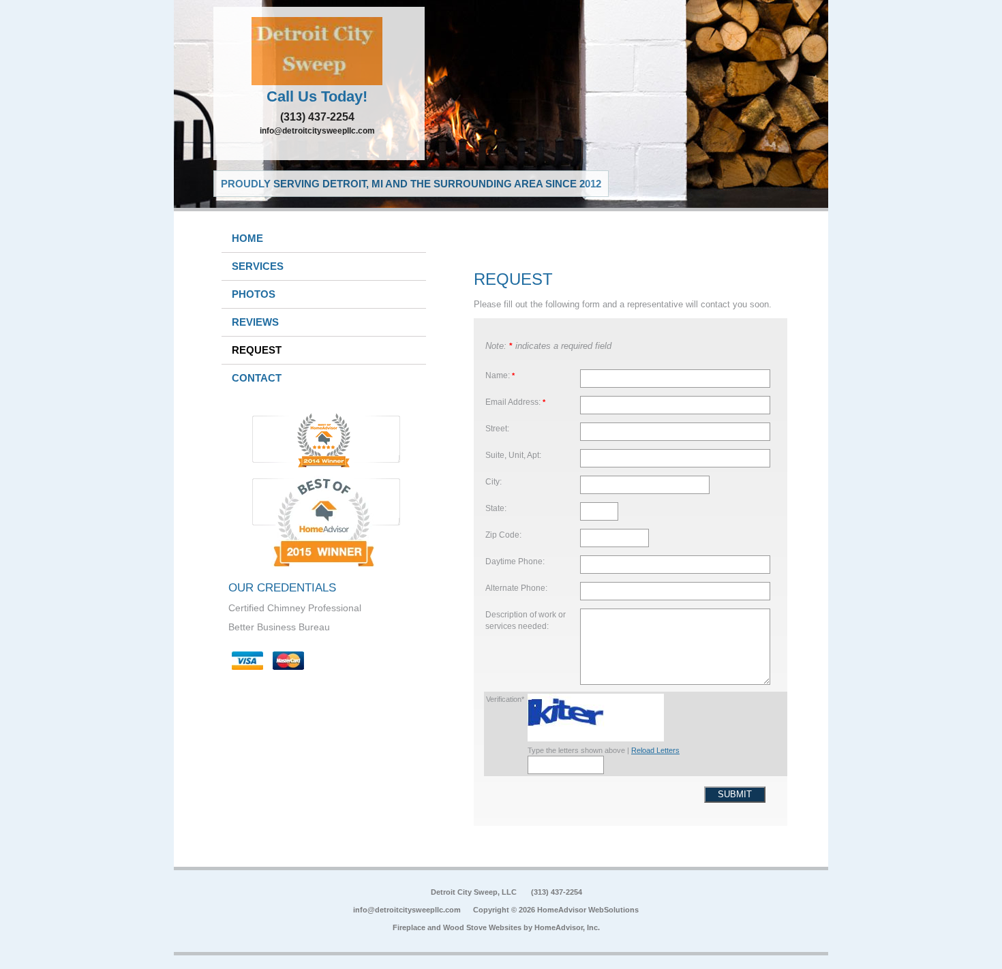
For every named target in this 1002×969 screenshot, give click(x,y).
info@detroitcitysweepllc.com (317, 131)
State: (495, 508)
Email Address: (515, 401)
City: (493, 481)
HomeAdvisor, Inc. (567, 927)
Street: (497, 428)
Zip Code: (503, 534)
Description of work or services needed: (525, 620)
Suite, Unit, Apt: (513, 454)
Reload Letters (655, 750)
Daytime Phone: (515, 561)
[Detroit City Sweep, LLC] (319, 51)
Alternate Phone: (516, 587)
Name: (500, 375)
